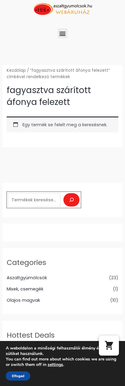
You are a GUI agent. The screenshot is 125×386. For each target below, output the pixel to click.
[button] (63, 33)
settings (55, 364)
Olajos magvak (23, 300)
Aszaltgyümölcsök (27, 278)
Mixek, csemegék (25, 289)
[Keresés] (71, 200)
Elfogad (18, 376)
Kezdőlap (16, 70)
